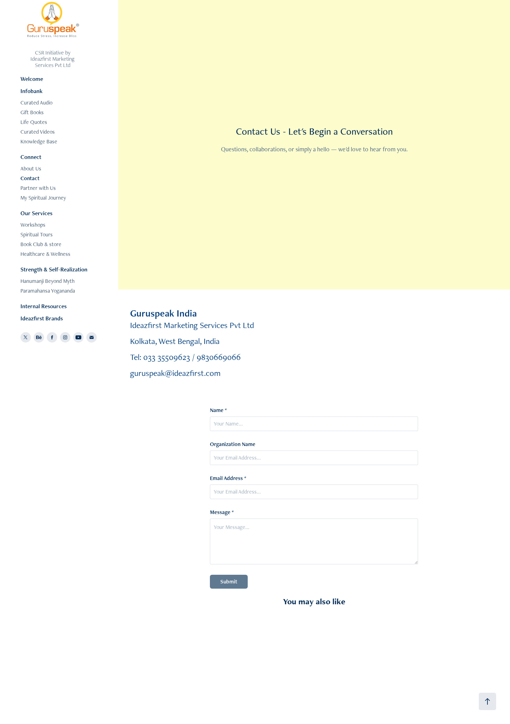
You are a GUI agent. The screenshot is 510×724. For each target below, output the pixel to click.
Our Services (36, 213)
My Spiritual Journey (43, 197)
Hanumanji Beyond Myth (47, 281)
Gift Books (32, 112)
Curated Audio (36, 102)
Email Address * (228, 478)
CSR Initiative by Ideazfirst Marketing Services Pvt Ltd (53, 59)
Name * (218, 410)
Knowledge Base (38, 141)
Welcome (31, 79)
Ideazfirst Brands (41, 318)
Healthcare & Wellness (45, 254)
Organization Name (232, 444)
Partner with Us (38, 188)
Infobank (31, 91)
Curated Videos (37, 131)
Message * (222, 512)
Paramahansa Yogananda (47, 290)
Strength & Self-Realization (53, 269)
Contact (30, 178)
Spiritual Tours (36, 234)
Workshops (32, 224)
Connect (30, 157)
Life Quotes (33, 122)
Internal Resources (43, 306)
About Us (30, 168)
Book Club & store (40, 244)
